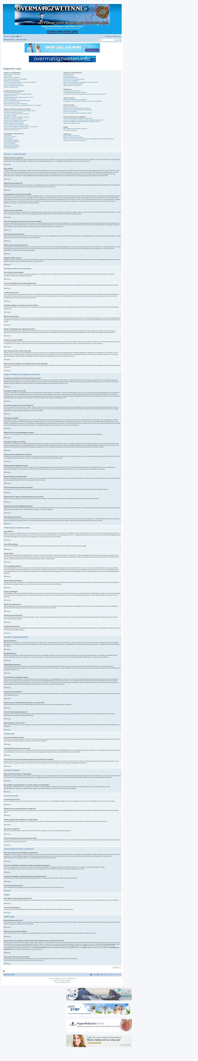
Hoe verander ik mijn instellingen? (12, 92)
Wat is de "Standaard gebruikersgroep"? (73, 83)
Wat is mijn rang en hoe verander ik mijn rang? (15, 103)
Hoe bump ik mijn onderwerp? (11, 129)
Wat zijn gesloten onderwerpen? (12, 146)
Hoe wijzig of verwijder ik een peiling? (13, 118)
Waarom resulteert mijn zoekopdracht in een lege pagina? (77, 109)
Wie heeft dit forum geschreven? (71, 135)
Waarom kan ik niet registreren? (12, 77)
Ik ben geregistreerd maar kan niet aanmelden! (15, 79)
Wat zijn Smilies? (8, 138)
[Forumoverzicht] (62, 14)
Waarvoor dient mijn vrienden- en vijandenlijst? (75, 99)
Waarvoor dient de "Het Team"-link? (72, 85)
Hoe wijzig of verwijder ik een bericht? (13, 112)
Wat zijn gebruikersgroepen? (70, 77)
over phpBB (18, 924)
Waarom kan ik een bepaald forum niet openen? (16, 120)
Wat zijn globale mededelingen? (11, 141)
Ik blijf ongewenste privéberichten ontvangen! (74, 92)
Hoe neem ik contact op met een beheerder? (74, 140)
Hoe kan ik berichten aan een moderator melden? (16, 125)
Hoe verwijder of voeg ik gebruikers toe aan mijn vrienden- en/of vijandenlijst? (82, 101)
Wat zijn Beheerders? (68, 74)
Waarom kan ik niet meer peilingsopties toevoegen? (17, 117)
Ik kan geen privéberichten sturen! (72, 91)
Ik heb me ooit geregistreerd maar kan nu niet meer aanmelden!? (20, 82)
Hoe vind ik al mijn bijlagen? (70, 130)
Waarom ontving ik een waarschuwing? (14, 123)
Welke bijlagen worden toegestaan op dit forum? (75, 128)
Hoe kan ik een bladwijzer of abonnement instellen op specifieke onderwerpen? (83, 120)
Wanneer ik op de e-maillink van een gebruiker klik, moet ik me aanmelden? (22, 105)
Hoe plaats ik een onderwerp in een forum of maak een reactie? (20, 110)
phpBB (56, 978)
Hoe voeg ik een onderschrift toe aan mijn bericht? (16, 113)
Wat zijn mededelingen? (10, 143)
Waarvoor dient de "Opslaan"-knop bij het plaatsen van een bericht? (21, 126)
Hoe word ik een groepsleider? (71, 80)
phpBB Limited (66, 922)
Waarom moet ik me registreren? (12, 74)
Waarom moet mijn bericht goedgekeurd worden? (16, 128)
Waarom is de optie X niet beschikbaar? (73, 137)
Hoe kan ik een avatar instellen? (12, 102)
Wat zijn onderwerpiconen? (10, 148)
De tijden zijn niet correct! (10, 95)
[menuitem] (14, 36)
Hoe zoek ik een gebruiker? (70, 111)
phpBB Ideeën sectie (90, 933)
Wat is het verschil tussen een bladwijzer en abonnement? (77, 118)
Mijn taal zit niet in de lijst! (10, 98)
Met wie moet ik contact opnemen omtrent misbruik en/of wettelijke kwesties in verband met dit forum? (88, 138)
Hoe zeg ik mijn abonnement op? (71, 123)
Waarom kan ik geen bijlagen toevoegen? (14, 121)
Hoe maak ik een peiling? (10, 115)
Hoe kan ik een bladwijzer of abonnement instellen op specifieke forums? (81, 121)
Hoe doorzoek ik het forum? (70, 106)
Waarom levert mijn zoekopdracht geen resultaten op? (76, 108)
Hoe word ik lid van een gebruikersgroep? (73, 79)
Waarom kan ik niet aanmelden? (12, 80)
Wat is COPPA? (8, 76)
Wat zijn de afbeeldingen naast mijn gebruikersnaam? (17, 100)
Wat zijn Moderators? (68, 76)
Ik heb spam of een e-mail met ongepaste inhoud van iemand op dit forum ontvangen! (84, 94)
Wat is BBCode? (8, 135)
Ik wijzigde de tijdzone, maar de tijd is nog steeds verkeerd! (18, 97)
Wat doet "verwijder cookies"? (11, 87)
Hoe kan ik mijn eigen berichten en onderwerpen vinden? (77, 113)
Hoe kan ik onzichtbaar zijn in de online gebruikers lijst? (17, 94)
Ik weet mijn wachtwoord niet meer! (12, 83)
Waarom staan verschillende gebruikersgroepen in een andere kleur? (80, 82)
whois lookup (115, 942)
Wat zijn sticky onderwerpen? (11, 144)
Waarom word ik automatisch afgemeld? (14, 85)
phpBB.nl (69, 980)
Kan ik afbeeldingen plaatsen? (11, 140)
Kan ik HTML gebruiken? (10, 136)
